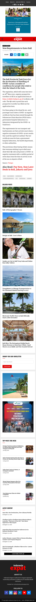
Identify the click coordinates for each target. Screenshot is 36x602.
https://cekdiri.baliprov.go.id (13, 99)
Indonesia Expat (8, 50)
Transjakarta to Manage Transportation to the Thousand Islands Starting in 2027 (17, 289)
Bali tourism (10, 176)
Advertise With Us (20, 2)
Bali (4, 176)
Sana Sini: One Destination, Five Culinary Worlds (17, 512)
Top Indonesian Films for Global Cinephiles (11, 494)
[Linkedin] (20, 592)
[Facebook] (6, 592)
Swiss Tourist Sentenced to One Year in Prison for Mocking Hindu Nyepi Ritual (13, 458)
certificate (19, 176)
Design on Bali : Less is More (12, 235)
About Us (12, 2)
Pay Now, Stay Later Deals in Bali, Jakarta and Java (18, 168)
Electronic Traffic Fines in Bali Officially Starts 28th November (16, 316)
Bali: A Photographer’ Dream (12, 210)
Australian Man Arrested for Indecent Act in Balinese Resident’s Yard (16, 530)
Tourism (29, 178)
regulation (22, 178)
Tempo (10, 163)
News (9, 45)
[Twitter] (11, 592)
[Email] (29, 592)
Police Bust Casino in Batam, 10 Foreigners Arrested (11, 470)
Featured (5, 45)
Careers (28, 2)
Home (7, 2)
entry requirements (8, 178)
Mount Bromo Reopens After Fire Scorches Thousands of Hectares (12, 482)
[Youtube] (24, 592)
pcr (16, 178)
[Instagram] (15, 592)
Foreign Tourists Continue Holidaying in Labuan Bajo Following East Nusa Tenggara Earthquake (13, 447)
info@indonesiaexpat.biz (21, 584)
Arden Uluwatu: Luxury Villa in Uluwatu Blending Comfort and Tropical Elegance (17, 538)
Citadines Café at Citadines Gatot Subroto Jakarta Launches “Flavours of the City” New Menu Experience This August (17, 521)
